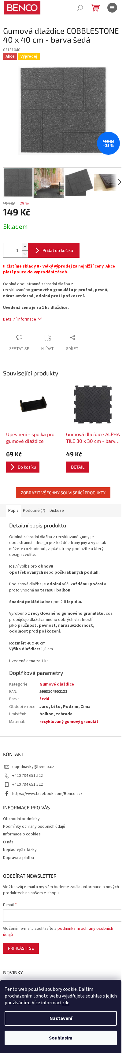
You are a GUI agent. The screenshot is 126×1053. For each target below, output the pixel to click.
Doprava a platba (18, 858)
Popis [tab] (13, 510)
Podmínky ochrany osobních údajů (34, 826)
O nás (8, 842)
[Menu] (112, 8)
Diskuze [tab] (57, 510)
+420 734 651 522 (27, 776)
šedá (44, 699)
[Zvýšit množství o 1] (25, 246)
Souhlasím (60, 1038)
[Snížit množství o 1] (25, 253)
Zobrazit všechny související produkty (63, 492)
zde (65, 1002)
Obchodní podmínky (21, 819)
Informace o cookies (22, 834)
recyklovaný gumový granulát (68, 722)
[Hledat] (80, 8)
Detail (77, 466)
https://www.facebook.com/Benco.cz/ (47, 794)
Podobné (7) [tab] (34, 510)
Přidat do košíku (58, 250)
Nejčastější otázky (20, 850)
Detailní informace (19, 319)
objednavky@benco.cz (33, 767)
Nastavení (61, 1018)
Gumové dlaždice (56, 684)
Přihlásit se (21, 948)
